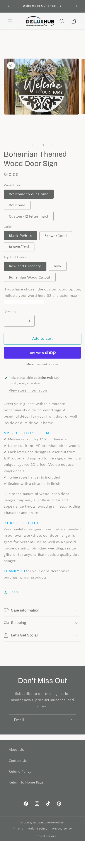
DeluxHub (39, 822)
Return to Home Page (26, 782)
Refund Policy (20, 772)
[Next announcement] (76, 6)
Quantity (10, 311)
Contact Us (18, 761)
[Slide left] (32, 145)
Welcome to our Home (28, 194)
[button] (10, 21)
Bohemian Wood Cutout (29, 277)
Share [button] (14, 592)
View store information (28, 390)
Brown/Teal (19, 247)
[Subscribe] (70, 720)
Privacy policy (62, 828)
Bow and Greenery (25, 266)
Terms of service (45, 836)
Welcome (17, 205)
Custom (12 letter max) (28, 216)
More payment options (42, 364)
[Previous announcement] (8, 6)
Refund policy (37, 828)
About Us (16, 750)
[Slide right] (53, 145)
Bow (57, 266)
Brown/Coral (56, 236)
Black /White (20, 236)
